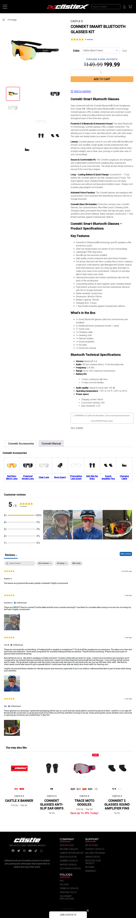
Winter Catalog (68, 864)
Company (67, 839)
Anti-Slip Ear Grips (92, 477)
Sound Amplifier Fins (108, 477)
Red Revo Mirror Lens (12, 477)
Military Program (95, 853)
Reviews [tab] (11, 555)
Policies (66, 874)
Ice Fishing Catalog (70, 868)
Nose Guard (60, 477)
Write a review (126, 554)
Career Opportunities (72, 853)
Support (92, 839)
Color (76, 50)
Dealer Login (67, 845)
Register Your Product (93, 861)
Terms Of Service (69, 888)
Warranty (90, 871)
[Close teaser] (87, 910)
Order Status (92, 857)
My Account (91, 845)
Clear (124, 50)
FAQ (62, 880)
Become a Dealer (69, 849)
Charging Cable (124, 477)
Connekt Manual (51, 443)
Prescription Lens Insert (76, 477)
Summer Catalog (69, 860)
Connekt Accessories (21, 443)
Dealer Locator (68, 857)
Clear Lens (44, 477)
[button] (22, 515)
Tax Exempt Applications (67, 897)
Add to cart (102, 79)
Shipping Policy (68, 892)
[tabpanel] (68, 648)
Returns (89, 867)
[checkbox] (76, 563)
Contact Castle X (94, 849)
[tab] (21, 443)
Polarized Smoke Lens (28, 477)
